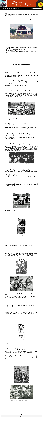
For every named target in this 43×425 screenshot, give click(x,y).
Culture (14, 8)
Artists (3, 8)
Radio (11, 8)
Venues (7, 8)
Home (1, 8)
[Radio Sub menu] (12, 8)
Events (9, 8)
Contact (18, 8)
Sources (16, 8)
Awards (5, 8)
